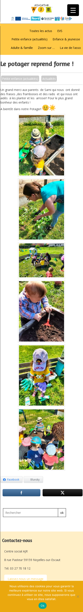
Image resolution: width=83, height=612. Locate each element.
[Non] (78, 596)
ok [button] (62, 513)
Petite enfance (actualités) (29, 39)
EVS (59, 31)
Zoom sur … (46, 48)
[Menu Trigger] (73, 10)
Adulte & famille (22, 48)
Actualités (49, 79)
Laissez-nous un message (25, 579)
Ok (42, 605)
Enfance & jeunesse (66, 39)
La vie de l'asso (70, 48)
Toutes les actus (40, 31)
